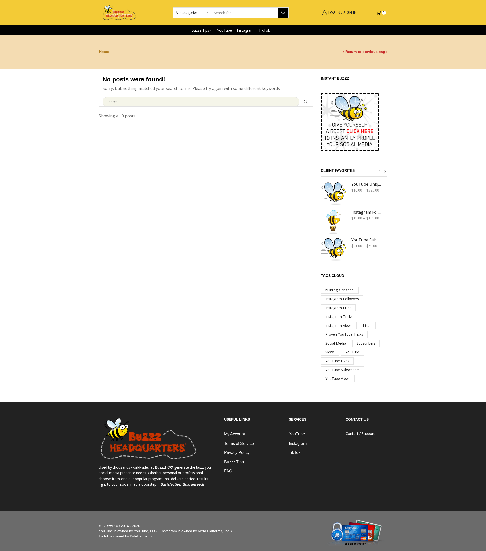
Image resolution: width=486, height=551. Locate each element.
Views (330, 352)
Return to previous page (366, 52)
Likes (367, 325)
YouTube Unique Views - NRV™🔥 (366, 184)
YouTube (224, 30)
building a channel (339, 290)
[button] (379, 171)
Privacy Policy (237, 452)
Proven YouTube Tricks (344, 334)
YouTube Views (337, 378)
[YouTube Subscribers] (333, 249)
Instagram (245, 30)
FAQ (228, 471)
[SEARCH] (305, 101)
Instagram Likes (338, 307)
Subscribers (366, 343)
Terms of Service (239, 443)
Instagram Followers (366, 212)
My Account (234, 434)
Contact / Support (360, 433)
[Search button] (283, 13)
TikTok (264, 30)
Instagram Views (338, 325)
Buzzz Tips (200, 30)
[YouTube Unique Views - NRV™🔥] (333, 194)
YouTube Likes (337, 360)
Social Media (335, 343)
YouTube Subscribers (366, 240)
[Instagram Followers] (333, 222)
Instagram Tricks (339, 316)
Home (104, 52)
